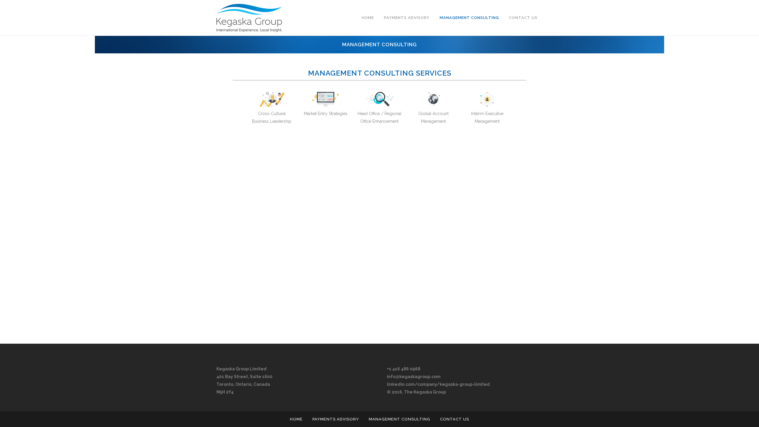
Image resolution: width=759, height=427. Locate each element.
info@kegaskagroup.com (414, 376)
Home (296, 419)
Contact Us (454, 419)
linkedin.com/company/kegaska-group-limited (438, 384)
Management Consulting (399, 419)
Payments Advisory (335, 419)
